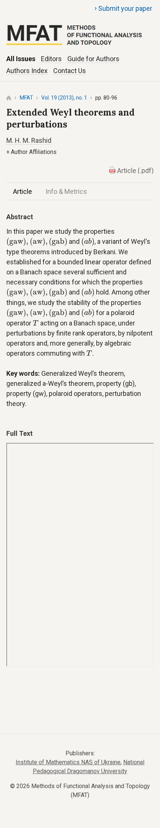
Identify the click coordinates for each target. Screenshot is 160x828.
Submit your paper (123, 8)
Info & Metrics (66, 191)
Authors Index (27, 71)
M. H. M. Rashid (28, 140)
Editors (51, 59)
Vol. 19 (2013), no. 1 (64, 98)
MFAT (26, 98)
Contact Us (69, 71)
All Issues (20, 59)
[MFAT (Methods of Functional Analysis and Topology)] (80, 26)
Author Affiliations (31, 151)
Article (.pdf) (135, 170)
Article (22, 191)
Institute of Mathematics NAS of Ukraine (68, 762)
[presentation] (36, 242)
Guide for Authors (93, 59)
